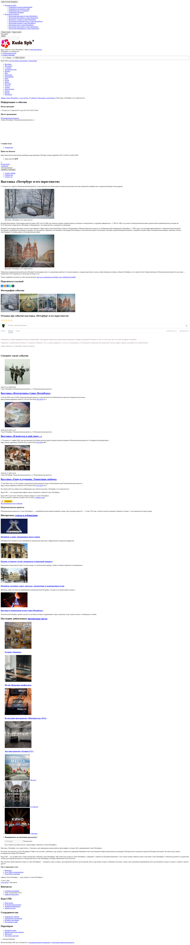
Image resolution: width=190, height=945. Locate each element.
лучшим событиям (8, 55)
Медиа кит (8, 934)
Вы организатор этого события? (11, 503)
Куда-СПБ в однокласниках (14, 872)
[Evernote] (10, 286)
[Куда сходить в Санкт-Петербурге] (22, 48)
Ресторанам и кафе (11, 922)
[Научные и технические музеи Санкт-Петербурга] (14, 607)
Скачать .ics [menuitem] (9, 177)
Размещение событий (12, 917)
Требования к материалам (13, 918)
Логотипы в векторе (12, 936)
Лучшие (10, 331)
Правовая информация (12, 906)
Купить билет (5, 164)
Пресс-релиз (9, 903)
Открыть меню (6, 32)
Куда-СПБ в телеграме (12, 874)
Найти (3, 36)
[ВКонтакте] (2, 286)
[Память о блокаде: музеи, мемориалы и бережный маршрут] (14, 557)
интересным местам (9, 53)
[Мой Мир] (7, 286)
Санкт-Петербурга (36, 49)
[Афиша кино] (17, 833)
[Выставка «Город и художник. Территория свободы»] (95, 458)
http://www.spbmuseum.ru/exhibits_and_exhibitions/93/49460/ (56, 277)
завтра (17, 61)
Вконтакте (8, 870)
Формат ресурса (10, 908)
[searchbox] (95, 36)
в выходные (23, 61)
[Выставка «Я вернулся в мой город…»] (95, 415)
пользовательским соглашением (39, 942)
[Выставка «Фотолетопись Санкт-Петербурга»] (95, 372)
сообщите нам (39, 497)
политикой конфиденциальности (63, 942)
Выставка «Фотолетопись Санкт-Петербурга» (26, 393)
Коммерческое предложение (14, 932)
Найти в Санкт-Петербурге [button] (9, 2)
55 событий (34, 807)
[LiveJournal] (13, 286)
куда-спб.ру (5, 882)
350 (39, 399)
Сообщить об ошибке (12, 891)
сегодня (11, 61)
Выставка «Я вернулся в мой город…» (21, 436)
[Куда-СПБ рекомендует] (17, 807)
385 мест (33, 780)
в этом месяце (32, 61)
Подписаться (27, 841)
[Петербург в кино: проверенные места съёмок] (14, 533)
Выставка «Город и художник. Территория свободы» (29, 479)
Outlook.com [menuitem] (9, 175)
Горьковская (9, 147)
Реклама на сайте (10, 930)
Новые (3, 331)
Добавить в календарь (8, 169)
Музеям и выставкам (12, 920)
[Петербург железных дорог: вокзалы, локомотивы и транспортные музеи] (14, 582)
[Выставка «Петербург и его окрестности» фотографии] (10, 311)
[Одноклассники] (5, 286)
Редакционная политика (13, 905)
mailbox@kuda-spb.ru (12, 894)
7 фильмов (33, 833)
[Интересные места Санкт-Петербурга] (17, 780)
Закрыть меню (16, 32)
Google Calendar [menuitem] (10, 173)
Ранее (18, 331)
